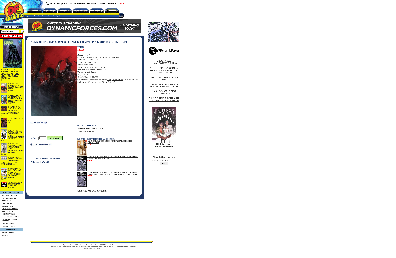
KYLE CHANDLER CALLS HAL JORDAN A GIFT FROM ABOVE (164, 99)
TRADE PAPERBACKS (10, 209)
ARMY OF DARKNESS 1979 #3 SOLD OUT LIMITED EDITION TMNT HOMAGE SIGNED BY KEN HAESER (112, 157)
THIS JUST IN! (7, 203)
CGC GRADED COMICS (10, 216)
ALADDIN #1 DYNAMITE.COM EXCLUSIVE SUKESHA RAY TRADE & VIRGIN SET (11, 110)
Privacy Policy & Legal (92, 248)
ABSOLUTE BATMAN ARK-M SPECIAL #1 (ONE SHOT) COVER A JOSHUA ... (10, 73)
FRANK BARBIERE (164, 147)
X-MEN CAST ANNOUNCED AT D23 (165, 78)
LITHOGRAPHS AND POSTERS (9, 220)
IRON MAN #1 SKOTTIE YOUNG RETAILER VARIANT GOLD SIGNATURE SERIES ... (15, 173)
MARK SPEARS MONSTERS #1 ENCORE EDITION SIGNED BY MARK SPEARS (15, 98)
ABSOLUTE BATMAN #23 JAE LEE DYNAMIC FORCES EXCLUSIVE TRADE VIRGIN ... (11, 160)
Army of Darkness (115, 79)
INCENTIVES (6, 201)
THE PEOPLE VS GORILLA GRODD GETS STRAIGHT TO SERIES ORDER (164, 70)
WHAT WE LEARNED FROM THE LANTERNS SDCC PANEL (164, 85)
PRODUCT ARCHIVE (9, 226)
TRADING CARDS (8, 223)
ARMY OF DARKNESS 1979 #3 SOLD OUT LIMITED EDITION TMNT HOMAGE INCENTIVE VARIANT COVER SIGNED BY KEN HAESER (112, 173)
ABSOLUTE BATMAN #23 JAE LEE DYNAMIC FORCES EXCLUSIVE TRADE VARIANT (16, 148)
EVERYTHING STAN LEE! (11, 198)
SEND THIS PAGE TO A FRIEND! (92, 191)
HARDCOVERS (7, 211)
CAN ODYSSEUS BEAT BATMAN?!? (165, 92)
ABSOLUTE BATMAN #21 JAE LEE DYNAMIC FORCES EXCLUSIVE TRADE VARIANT (16, 134)
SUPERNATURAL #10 (16, 119)
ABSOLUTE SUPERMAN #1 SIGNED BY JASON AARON (15, 86)
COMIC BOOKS (7, 206)
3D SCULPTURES (8, 214)
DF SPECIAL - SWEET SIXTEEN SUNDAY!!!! (15, 184)
